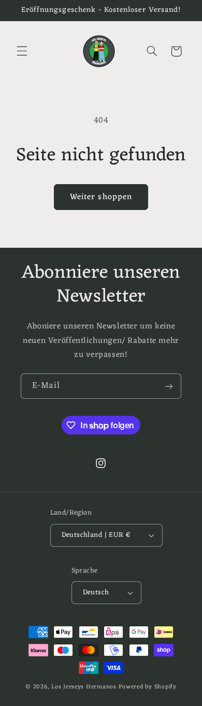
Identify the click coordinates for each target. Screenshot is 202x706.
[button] (22, 51)
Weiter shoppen (101, 197)
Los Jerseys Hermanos (84, 687)
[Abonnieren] (169, 386)
